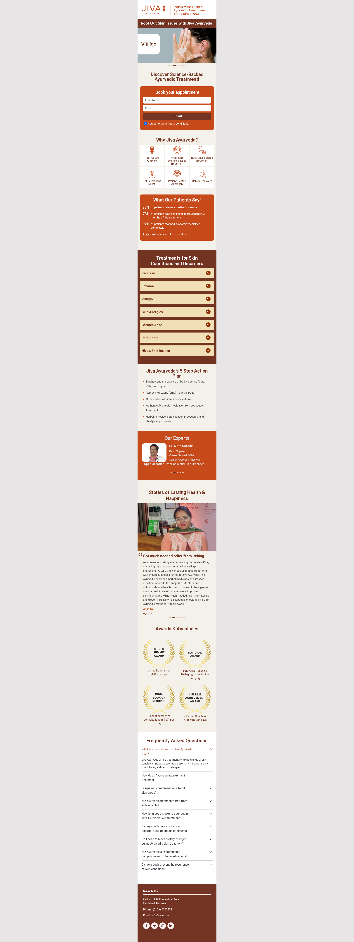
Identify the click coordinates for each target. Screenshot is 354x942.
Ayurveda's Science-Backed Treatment (177, 160)
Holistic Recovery (202, 181)
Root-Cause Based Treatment (202, 159)
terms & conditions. (177, 123)
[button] (168, 65)
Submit (177, 116)
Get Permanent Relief (152, 182)
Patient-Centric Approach (177, 182)
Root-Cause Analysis (152, 159)
